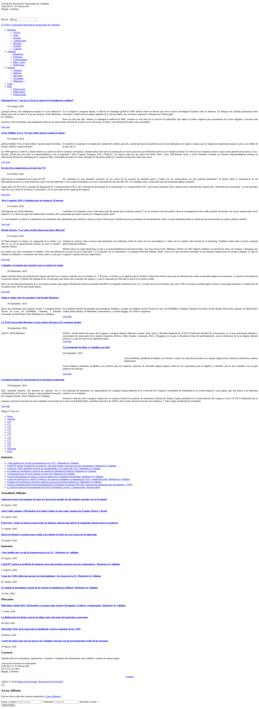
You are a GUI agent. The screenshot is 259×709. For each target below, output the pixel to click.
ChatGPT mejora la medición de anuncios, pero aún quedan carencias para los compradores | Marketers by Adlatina (61, 465)
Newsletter (18, 78)
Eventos (17, 38)
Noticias (11, 67)
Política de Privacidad (27, 681)
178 (9, 443)
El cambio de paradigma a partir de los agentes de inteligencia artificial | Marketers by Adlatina (51, 471)
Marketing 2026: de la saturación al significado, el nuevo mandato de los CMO (40, 629)
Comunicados (19, 40)
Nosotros (11, 30)
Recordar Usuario (88, 701)
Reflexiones (18, 65)
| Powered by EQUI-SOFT (50, 681)
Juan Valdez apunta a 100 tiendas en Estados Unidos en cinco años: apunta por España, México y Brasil (54, 511)
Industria (17, 73)
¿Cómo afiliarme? (52, 696)
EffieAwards (19, 89)
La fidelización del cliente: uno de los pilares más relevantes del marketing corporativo (44, 617)
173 (9, 430)
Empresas (17, 57)
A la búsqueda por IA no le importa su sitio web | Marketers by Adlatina (41, 474)
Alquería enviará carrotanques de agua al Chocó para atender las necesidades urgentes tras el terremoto (54, 499)
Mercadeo (18, 75)
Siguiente (11, 448)
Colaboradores (20, 59)
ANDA (16, 32)
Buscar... (5, 19)
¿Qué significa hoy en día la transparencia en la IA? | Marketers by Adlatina (43, 463)
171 (9, 424)
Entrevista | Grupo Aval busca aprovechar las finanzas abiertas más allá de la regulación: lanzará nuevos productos (59, 523)
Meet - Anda (19, 62)
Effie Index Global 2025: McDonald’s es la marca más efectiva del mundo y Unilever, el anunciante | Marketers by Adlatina (63, 605)
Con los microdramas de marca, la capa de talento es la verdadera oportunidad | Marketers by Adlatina (55, 476)
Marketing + (19, 81)
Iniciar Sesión (8, 705)
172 (9, 427)
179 (9, 446)
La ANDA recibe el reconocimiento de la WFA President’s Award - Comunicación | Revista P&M (53, 487)
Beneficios (18, 54)
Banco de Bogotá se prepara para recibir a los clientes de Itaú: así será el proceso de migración (49, 534)
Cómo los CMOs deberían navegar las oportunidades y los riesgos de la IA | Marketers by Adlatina (53, 468)
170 (9, 421)
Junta (15, 35)
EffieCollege (19, 92)
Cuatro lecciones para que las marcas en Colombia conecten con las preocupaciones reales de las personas (54, 641)
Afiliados (11, 51)
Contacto (17, 48)
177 (9, 440)
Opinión (17, 46)
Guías (10, 84)
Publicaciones (19, 94)
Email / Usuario (8, 701)
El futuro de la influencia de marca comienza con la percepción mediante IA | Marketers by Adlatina (54, 482)
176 (9, 438)
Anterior (11, 419)
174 (9, 432)
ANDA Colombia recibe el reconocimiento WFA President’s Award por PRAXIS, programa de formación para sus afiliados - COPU (70, 484)
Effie (9, 86)
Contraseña (48, 701)
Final (9, 451)
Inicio (10, 416)
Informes (17, 43)
